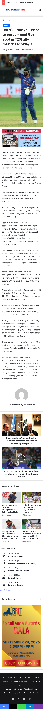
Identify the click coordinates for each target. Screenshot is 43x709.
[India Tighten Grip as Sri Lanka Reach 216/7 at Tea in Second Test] (31, 497)
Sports (12, 20)
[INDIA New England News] (15, 10)
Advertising (18, 689)
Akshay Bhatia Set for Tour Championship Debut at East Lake (10, 508)
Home (6, 20)
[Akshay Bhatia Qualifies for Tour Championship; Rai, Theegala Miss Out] (11, 524)
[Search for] (40, 10)
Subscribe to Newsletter (13, 693)
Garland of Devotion (16, 585)
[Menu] (3, 10)
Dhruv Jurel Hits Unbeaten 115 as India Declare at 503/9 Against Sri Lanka (31, 535)
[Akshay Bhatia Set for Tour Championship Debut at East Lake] (11, 497)
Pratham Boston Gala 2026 (18, 571)
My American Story (15, 556)
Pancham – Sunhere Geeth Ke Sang (22, 563)
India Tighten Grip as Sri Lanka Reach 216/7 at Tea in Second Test (31, 508)
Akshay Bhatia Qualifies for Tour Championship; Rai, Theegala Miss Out (10, 535)
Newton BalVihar (14, 578)
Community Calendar (31, 693)
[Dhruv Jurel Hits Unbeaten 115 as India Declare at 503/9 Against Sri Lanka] (31, 524)
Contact (9, 689)
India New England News (21, 404)
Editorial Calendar (30, 689)
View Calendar (5, 590)
